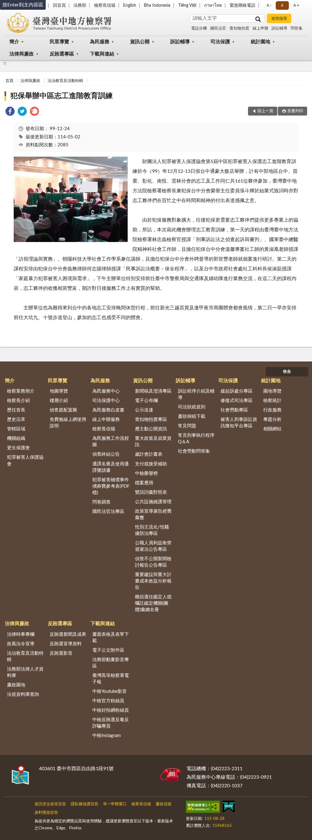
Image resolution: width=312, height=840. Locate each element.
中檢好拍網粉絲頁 (110, 710)
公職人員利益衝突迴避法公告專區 (153, 546)
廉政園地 (16, 685)
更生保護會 (18, 448)
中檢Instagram (106, 735)
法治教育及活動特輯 (65, 81)
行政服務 (272, 410)
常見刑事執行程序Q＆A (196, 438)
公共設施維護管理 (153, 502)
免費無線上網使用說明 (68, 422)
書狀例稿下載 (191, 416)
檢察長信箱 (104, 5)
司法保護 (220, 41)
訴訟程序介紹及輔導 (196, 394)
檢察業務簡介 (20, 391)
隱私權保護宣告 (84, 804)
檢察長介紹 (18, 400)
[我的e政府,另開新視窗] (228, 808)
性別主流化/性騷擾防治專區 (152, 530)
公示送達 (144, 410)
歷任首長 (16, 410)
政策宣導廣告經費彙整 (153, 514)
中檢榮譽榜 (146, 473)
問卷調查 (101, 502)
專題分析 (272, 419)
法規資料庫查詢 (23, 694)
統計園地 (260, 41)
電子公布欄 (146, 400)
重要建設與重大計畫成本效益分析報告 (153, 581)
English (129, 5)
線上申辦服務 (106, 419)
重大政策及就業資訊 (153, 441)
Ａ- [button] (268, 5)
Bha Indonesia (157, 5)
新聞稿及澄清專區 (153, 391)
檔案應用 (144, 483)
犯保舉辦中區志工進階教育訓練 (61, 96)
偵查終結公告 (106, 454)
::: (4, 63)
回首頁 (59, 5)
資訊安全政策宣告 (50, 804)
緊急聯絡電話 (242, 5)
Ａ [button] (282, 5)
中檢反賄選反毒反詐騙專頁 (110, 722)
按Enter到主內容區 (22, 4)
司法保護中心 (106, 400)
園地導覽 (272, 391)
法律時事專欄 (20, 634)
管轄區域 (16, 429)
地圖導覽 (59, 391)
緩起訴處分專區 (237, 391)
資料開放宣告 (46, 813)
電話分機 (199, 28)
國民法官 (218, 28)
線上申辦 (260, 28)
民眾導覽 (59, 41)
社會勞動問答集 (194, 451)
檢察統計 (272, 400)
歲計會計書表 (148, 454)
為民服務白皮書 (108, 410)
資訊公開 (140, 41)
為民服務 (99, 41)
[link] (10, 112)
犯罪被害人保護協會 (25, 460)
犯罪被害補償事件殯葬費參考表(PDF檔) (110, 486)
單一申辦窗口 (115, 804)
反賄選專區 (62, 54)
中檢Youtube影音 (109, 691)
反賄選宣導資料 (66, 644)
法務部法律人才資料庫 (25, 672)
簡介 (14, 41)
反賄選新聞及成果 (68, 634)
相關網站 (272, 429)
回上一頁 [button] (265, 111)
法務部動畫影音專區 (110, 662)
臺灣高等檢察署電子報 (110, 678)
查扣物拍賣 (239, 28)
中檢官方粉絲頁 (108, 701)
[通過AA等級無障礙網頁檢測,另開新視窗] (203, 808)
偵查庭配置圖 (63, 410)
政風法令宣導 (20, 644)
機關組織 (16, 438)
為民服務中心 (106, 391)
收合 (287, 372)
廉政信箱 (164, 804)
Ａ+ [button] (295, 5)
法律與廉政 (21, 54)
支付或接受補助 (151, 464)
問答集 (297, 28)
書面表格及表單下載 (110, 637)
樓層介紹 (59, 400)
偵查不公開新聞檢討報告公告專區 (153, 562)
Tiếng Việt (187, 5)
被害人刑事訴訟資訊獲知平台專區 (239, 422)
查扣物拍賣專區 (151, 419)
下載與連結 (102, 54)
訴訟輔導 (279, 28)
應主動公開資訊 (151, 429)
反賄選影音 (61, 653)
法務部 (79, 5)
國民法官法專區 (108, 511)
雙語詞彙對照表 (151, 492)
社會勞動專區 (234, 410)
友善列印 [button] (295, 111)
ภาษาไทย (213, 5)
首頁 (9, 81)
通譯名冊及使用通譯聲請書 (110, 467)
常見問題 (187, 426)
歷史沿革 (16, 419)
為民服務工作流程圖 (110, 441)
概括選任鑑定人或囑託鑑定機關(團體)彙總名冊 (153, 603)
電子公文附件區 (108, 650)
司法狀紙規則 (191, 407)
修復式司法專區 (237, 400)
